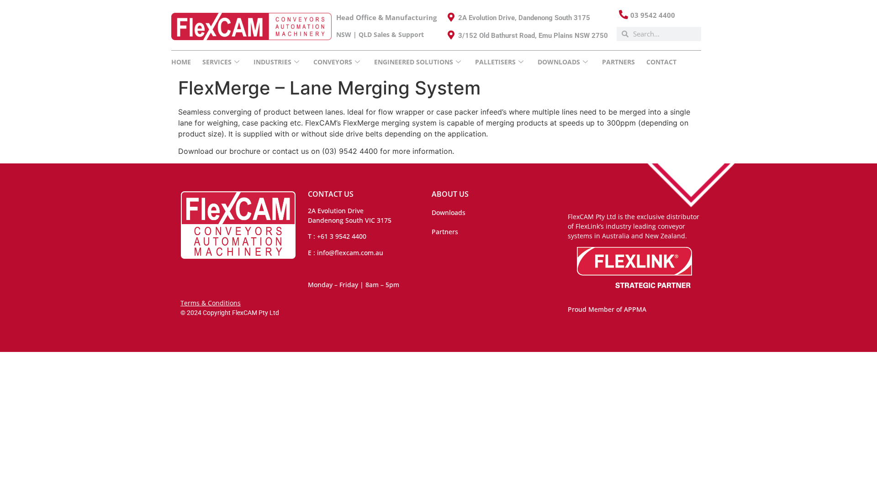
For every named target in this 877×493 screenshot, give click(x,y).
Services (217, 62)
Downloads (448, 212)
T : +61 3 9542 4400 (337, 236)
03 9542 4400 (652, 15)
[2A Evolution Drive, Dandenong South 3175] (451, 17)
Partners (618, 62)
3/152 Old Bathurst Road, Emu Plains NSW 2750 (533, 35)
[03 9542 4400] (623, 14)
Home (181, 62)
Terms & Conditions (210, 303)
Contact (661, 62)
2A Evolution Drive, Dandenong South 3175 (524, 18)
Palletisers (495, 62)
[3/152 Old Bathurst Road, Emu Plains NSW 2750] (451, 35)
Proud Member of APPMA (607, 309)
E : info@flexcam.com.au (345, 252)
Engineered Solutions (413, 62)
